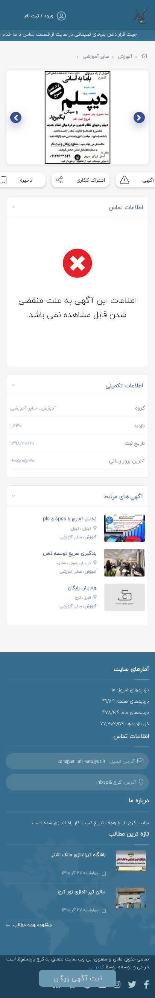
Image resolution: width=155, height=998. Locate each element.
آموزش (125, 56)
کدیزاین (97, 967)
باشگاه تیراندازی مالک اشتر (79, 854)
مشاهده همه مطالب (32, 925)
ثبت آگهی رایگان (77, 978)
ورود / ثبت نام (38, 16)
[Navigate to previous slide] (139, 117)
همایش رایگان (82, 588)
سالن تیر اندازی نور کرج (82, 892)
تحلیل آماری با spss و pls (70, 519)
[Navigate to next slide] (15, 117)
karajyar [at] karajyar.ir (82, 761)
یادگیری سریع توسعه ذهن (70, 553)
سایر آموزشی (96, 56)
